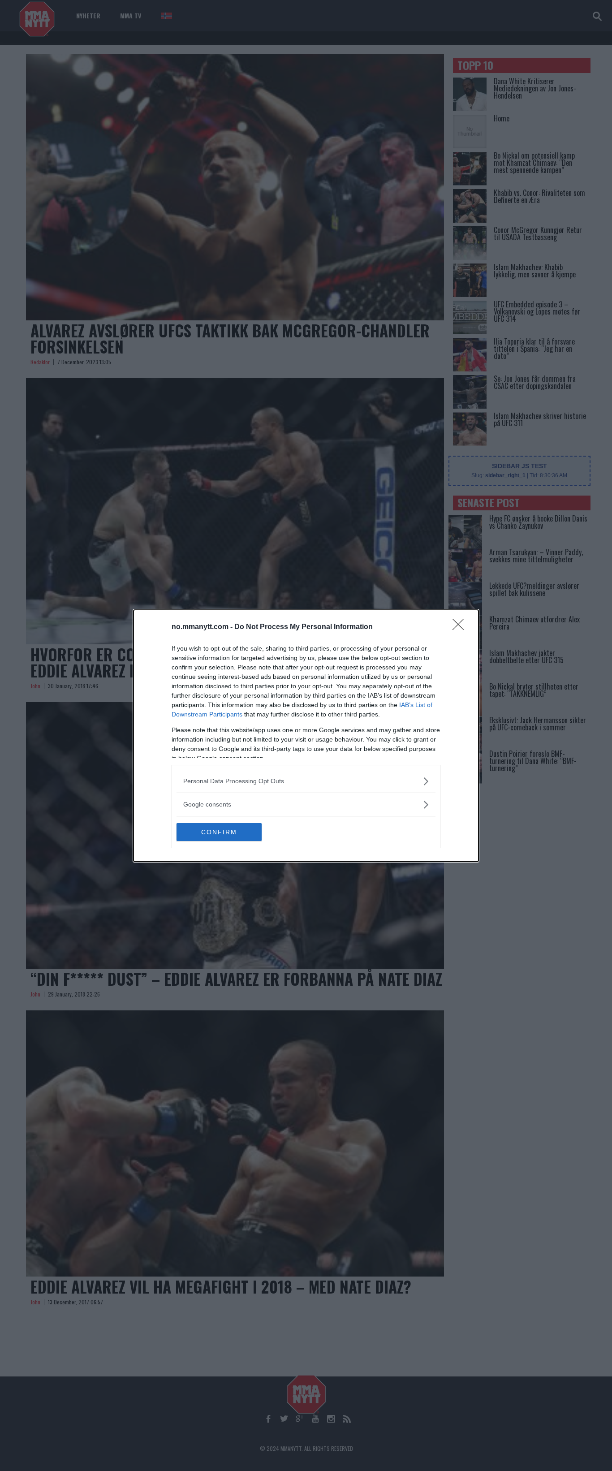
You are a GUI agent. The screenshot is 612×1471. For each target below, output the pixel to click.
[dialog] (306, 736)
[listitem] (306, 781)
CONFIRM (219, 832)
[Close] (461, 627)
